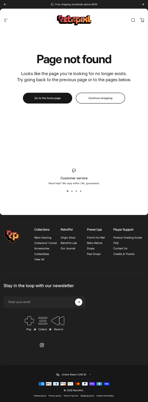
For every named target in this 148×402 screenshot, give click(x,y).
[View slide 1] (67, 191)
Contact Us (120, 248)
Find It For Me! (96, 237)
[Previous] (5, 4)
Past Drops (94, 254)
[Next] (143, 4)
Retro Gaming (42, 237)
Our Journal (68, 248)
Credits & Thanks (124, 254)
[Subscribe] (78, 302)
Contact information (105, 396)
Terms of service (71, 396)
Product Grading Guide (127, 237)
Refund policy (40, 396)
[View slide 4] (80, 191)
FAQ (116, 243)
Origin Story (68, 237)
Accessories (41, 248)
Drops (91, 248)
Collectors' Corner (45, 243)
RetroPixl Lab (69, 243)
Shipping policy (87, 396)
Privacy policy (55, 396)
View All (39, 259)
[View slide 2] (72, 191)
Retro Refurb (94, 243)
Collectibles (41, 254)
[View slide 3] (76, 191)
